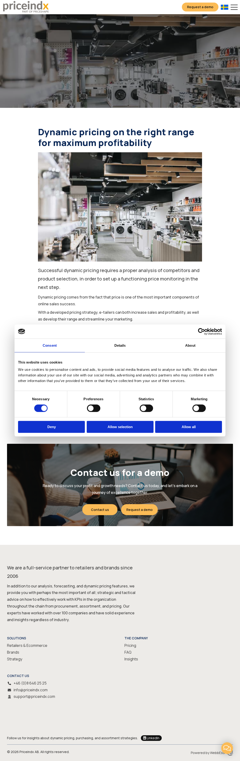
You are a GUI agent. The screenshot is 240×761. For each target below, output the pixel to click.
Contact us (100, 509)
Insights (131, 659)
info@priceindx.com (31, 689)
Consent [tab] (50, 345)
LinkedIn (153, 738)
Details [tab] (120, 345)
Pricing (130, 645)
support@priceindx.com (34, 696)
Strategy (14, 659)
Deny (51, 427)
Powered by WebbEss (208, 752)
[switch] (93, 408)
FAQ (127, 652)
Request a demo (200, 7)
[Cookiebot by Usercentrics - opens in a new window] (201, 331)
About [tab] (190, 345)
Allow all (189, 427)
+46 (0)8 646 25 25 (30, 683)
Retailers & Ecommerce (27, 645)
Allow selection (120, 427)
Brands (13, 652)
